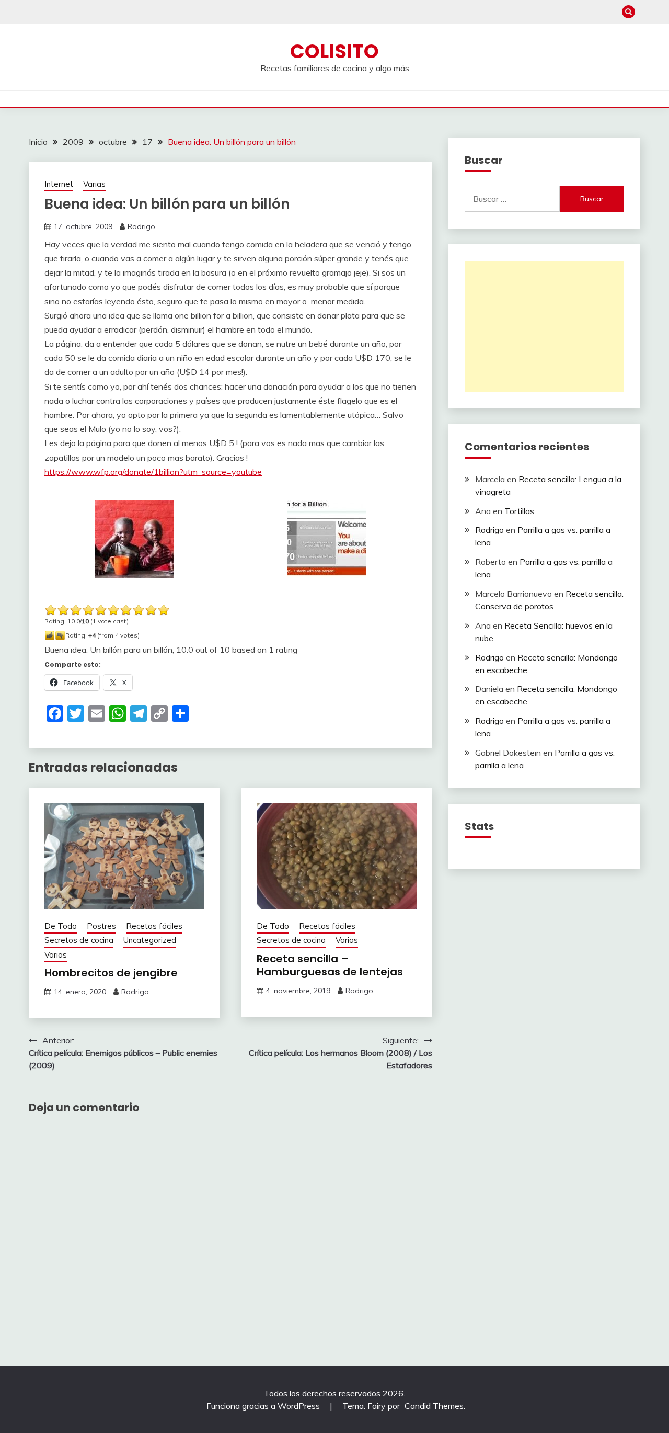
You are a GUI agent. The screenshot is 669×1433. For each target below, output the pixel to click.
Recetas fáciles (154, 926)
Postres (101, 926)
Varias (94, 184)
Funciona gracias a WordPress (264, 1406)
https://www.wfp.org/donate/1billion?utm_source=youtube (153, 472)
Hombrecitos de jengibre (111, 972)
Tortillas (519, 511)
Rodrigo (141, 226)
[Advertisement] (544, 326)
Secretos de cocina (78, 940)
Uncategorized (149, 940)
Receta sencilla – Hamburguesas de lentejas (330, 965)
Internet (58, 184)
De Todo (60, 926)
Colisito (334, 51)
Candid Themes (434, 1406)
